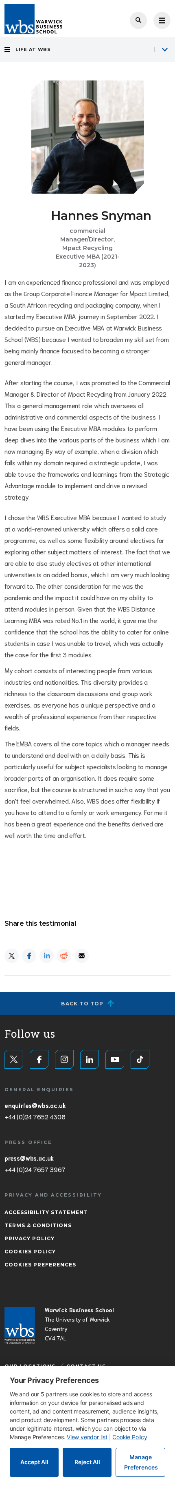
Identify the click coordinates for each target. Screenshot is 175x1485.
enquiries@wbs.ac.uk (35, 1105)
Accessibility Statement (46, 1212)
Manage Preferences (141, 1462)
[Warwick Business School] (33, 19)
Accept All (34, 1461)
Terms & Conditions (38, 1225)
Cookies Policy (30, 1251)
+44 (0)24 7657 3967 (34, 1169)
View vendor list (87, 1437)
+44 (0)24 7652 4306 (34, 1116)
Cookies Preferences (40, 1265)
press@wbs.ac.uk (29, 1158)
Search (138, 20)
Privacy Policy (29, 1238)
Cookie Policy (129, 1437)
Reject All (87, 1461)
